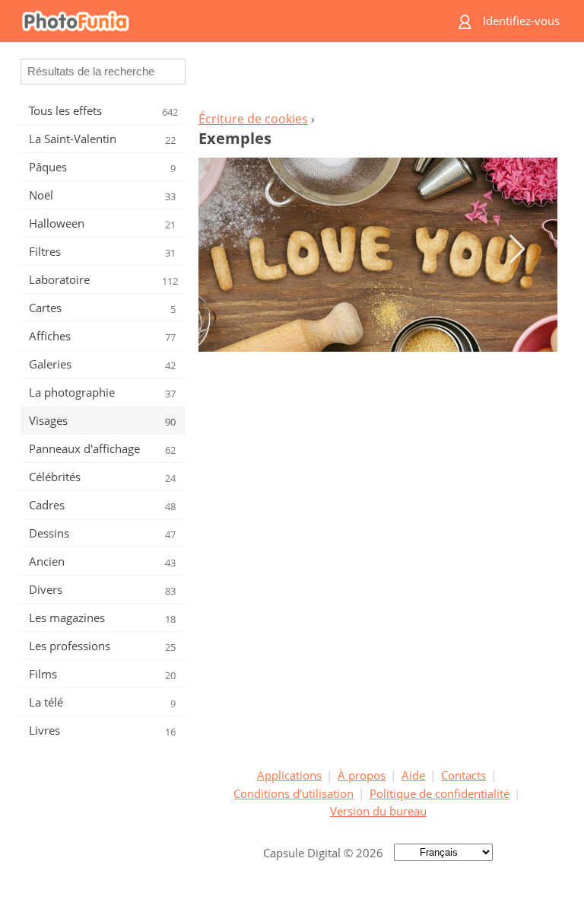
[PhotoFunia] (227, 21)
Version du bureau (378, 810)
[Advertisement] (378, 81)
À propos (362, 775)
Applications (289, 775)
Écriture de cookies (253, 118)
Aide (413, 775)
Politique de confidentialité (439, 793)
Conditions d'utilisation (293, 793)
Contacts (463, 775)
